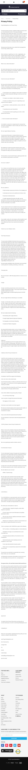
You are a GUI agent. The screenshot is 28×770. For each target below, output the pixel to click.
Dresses (2, 701)
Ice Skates (3, 708)
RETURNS (3, 724)
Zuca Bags (3, 714)
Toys (2, 723)
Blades (2, 699)
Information (8, 18)
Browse (5, 13)
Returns (17, 678)
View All (18, 716)
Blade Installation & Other (6, 721)
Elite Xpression (19, 708)
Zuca (17, 701)
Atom (17, 712)
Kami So (17, 705)
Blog (2, 673)
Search (25, 10)
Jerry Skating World (19, 699)
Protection (3, 710)
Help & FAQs (18, 674)
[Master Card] (20, 763)
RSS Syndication (4, 676)
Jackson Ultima (19, 714)
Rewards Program (19, 679)
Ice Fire (17, 706)
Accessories (3, 703)
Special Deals (22, 13)
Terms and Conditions (5, 682)
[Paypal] (8, 762)
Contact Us (3, 680)
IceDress (17, 697)
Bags (2, 697)
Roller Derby (3, 706)
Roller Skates (4, 705)
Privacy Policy (15, 18)
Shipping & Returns (5, 678)
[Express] (16, 762)
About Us (3, 674)
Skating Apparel (4, 712)
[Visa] (12, 762)
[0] (23, 2)
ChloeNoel (18, 703)
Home (2, 18)
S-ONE (17, 710)
